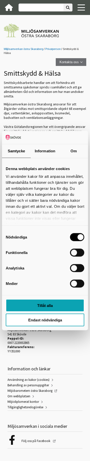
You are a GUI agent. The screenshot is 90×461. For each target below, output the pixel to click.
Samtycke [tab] (16, 151)
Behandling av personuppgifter (28, 385)
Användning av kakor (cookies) (29, 380)
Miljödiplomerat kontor (23, 402)
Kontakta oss (69, 62)
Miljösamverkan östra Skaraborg (23, 48)
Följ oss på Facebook (36, 441)
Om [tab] (73, 151)
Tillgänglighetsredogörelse (25, 407)
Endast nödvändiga (45, 320)
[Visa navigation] (81, 7)
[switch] (77, 252)
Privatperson (53, 48)
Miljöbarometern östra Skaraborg (30, 391)
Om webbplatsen (19, 396)
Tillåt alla (45, 305)
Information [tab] (45, 151)
